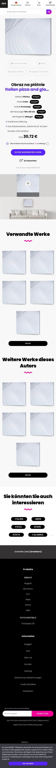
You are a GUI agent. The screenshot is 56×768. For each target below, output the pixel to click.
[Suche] (49, 11)
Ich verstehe (28, 763)
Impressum (28, 691)
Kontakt (28, 664)
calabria (37, 534)
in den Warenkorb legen (28, 152)
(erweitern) (36, 551)
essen (37, 526)
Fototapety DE (28, 623)
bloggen (28, 644)
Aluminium (28, 588)
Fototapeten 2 (28, 617)
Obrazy (28, 577)
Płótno (28, 605)
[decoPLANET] (4, 4)
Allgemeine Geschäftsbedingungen (28, 725)
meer (38, 518)
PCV (28, 594)
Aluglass (28, 583)
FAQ (28, 651)
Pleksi (28, 599)
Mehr (28, 343)
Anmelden (42, 713)
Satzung (28, 671)
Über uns (28, 657)
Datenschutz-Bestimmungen (28, 677)
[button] (16, 4)
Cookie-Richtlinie (28, 684)
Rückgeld (36, 97)
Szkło (28, 610)
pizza (18, 526)
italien (19, 518)
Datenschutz (43, 720)
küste (16, 534)
